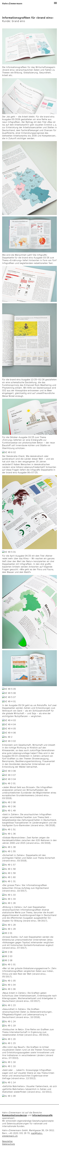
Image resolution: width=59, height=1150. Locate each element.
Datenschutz (8, 1143)
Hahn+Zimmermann (12, 3)
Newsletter (7, 1141)
